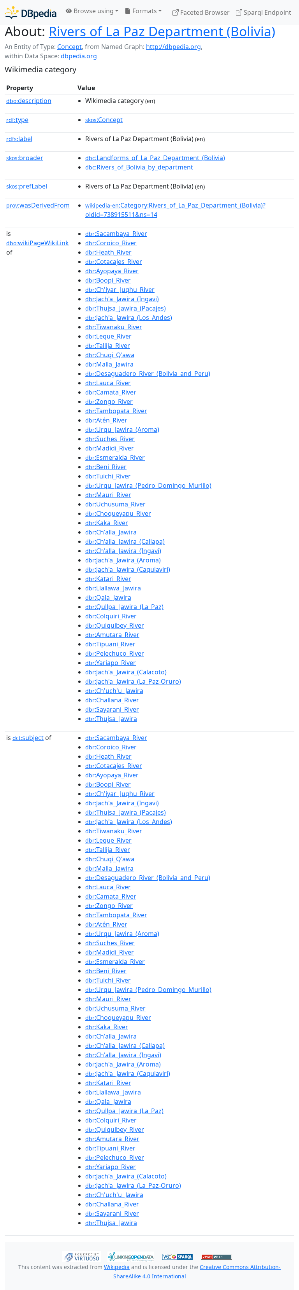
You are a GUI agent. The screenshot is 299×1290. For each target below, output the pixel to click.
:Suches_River (110, 439)
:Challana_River (112, 700)
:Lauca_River (108, 383)
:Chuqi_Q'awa (109, 355)
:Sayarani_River (112, 709)
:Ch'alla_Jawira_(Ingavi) (123, 550)
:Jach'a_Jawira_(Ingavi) (122, 299)
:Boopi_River (108, 280)
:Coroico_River (111, 243)
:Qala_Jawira (108, 597)
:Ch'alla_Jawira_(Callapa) (125, 541)
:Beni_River (106, 467)
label (19, 138)
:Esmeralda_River (115, 457)
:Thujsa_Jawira (111, 718)
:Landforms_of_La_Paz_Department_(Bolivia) (155, 158)
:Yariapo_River (110, 662)
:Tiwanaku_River (113, 327)
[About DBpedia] (30, 12)
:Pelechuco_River (114, 653)
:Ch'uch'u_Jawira (114, 690)
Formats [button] (144, 11)
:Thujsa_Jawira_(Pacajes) (125, 308)
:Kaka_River (106, 522)
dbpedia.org (79, 56)
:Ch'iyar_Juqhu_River (120, 289)
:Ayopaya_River (112, 271)
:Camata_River (110, 392)
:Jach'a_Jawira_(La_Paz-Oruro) (133, 681)
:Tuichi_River (108, 476)
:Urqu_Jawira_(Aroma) (122, 429)
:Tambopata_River (116, 411)
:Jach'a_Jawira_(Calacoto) (126, 672)
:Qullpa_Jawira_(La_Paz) (124, 606)
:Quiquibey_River (114, 625)
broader (24, 158)
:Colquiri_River (111, 616)
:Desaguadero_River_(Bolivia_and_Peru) (147, 373)
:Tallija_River (107, 345)
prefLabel (26, 186)
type (17, 119)
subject (28, 737)
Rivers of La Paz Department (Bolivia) (162, 31)
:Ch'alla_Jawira (111, 532)
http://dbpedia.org (173, 46)
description (28, 100)
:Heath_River (108, 252)
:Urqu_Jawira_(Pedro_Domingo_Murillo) (148, 485)
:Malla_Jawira (109, 364)
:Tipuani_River (110, 644)
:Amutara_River (112, 634)
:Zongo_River (109, 401)
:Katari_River (108, 578)
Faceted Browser (204, 12)
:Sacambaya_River (116, 233)
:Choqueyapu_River (118, 513)
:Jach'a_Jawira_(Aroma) (123, 560)
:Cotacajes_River (113, 261)
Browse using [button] (93, 11)
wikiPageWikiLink (37, 243)
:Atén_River (106, 420)
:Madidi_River (109, 448)
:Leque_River (108, 336)
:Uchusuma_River (115, 504)
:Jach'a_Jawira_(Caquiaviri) (127, 569)
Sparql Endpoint (266, 12)
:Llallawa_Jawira (113, 588)
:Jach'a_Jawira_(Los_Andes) (128, 317)
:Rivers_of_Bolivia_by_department (139, 167)
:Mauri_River (108, 495)
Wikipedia (117, 1267)
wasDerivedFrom (38, 205)
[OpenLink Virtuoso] (81, 1256)
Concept (69, 46)
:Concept (104, 119)
